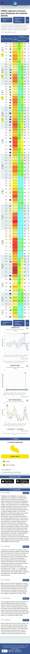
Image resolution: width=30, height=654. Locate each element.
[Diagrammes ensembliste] (27, 20)
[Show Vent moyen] (10, 429)
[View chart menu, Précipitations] (27, 366)
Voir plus (25, 493)
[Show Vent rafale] (19, 429)
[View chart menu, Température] (27, 328)
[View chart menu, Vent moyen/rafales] (27, 400)
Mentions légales (15, 648)
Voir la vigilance (6, 469)
